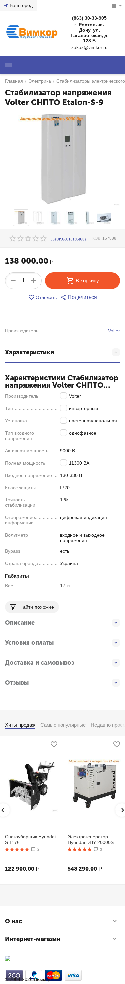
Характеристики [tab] (29, 352)
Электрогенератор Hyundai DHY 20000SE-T (93, 839)
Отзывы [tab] (17, 682)
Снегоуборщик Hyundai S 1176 (30, 839)
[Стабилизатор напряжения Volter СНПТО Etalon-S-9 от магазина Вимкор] (62, 159)
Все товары (9, 65)
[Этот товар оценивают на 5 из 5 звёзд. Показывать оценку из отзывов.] (17, 849)
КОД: (96, 238)
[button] (78, 297)
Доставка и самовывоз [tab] (39, 662)
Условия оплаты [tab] (29, 642)
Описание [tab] (20, 622)
